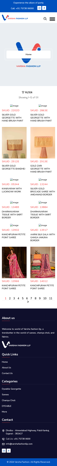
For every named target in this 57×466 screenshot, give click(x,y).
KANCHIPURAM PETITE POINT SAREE (13, 236)
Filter (28, 92)
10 (44, 298)
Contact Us (7, 373)
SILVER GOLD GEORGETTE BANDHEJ (13, 167)
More (4, 411)
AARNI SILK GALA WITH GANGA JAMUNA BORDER (42, 237)
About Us (6, 367)
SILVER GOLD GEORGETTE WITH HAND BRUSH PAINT (12, 117)
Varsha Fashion (22, 461)
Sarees (5, 394)
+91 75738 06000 (25, 8)
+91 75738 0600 (22, 438)
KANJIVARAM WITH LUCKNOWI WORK (12, 190)
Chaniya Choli (8, 400)
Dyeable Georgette (11, 388)
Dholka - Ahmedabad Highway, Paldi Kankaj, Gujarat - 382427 (27, 432)
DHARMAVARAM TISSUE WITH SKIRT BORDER (12, 214)
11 (50, 298)
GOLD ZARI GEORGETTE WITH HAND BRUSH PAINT (41, 168)
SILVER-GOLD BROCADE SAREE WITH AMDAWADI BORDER (42, 191)
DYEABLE (6, 406)
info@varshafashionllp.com (19, 443)
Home (29, 54)
